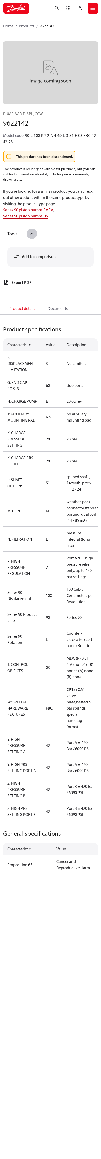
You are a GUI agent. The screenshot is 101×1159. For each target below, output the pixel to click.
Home (8, 25)
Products (26, 25)
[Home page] (16, 8)
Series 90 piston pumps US (25, 216)
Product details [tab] (22, 308)
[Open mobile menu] (93, 8)
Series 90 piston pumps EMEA (28, 209)
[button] (68, 8)
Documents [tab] (58, 308)
